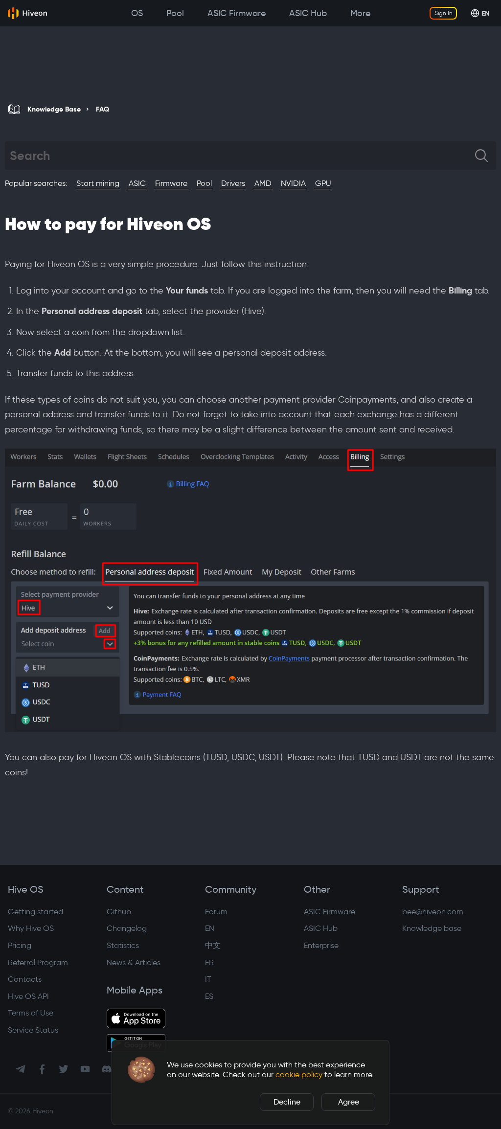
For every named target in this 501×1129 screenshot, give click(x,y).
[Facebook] (42, 1069)
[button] (141, 1069)
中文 (213, 945)
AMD (263, 183)
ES (209, 996)
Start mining (97, 183)
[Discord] (107, 1069)
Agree (348, 1101)
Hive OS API (28, 996)
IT (208, 979)
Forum (216, 911)
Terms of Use (30, 1012)
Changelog (127, 928)
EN (209, 928)
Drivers (233, 183)
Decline (286, 1101)
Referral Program (38, 962)
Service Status (33, 1030)
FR (209, 962)
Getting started (35, 911)
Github (119, 911)
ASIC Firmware (329, 911)
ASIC (137, 183)
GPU (323, 183)
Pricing (19, 945)
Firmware (171, 183)
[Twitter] (63, 1069)
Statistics (123, 945)
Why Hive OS (31, 928)
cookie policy (298, 1074)
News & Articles (133, 962)
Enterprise (321, 945)
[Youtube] (85, 1069)
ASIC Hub (321, 928)
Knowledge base (431, 928)
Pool (204, 183)
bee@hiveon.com (432, 911)
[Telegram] (20, 1069)
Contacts (25, 979)
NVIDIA (293, 183)
